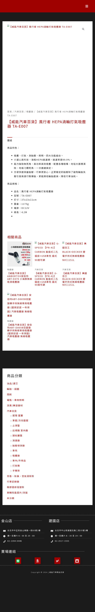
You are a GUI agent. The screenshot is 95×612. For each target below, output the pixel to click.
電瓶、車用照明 (15, 400)
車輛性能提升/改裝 (17, 492)
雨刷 (9, 394)
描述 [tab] (9, 140)
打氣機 (16, 465)
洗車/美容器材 (15, 405)
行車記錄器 (13, 481)
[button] (87, 6)
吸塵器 (16, 455)
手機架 (16, 470)
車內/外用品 (19, 460)
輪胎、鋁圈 (13, 389)
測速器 (16, 440)
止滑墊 (16, 425)
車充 (14, 450)
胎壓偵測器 (18, 445)
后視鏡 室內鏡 (20, 430)
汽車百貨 (12, 411)
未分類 (10, 498)
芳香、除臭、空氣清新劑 (20, 476)
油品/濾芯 (12, 383)
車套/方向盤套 (20, 420)
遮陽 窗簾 (17, 415)
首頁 (9, 111)
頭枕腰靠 (17, 435)
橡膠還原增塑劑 (15, 487)
